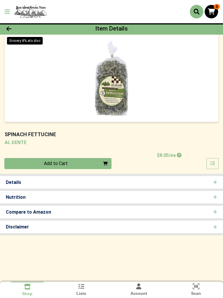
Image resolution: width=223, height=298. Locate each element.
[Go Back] (31, 28)
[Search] (196, 11)
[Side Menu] (7, 12)
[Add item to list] (212, 163)
